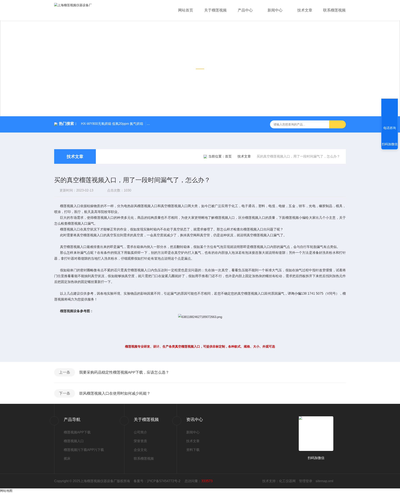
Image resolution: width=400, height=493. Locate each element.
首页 (228, 156)
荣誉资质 (140, 441)
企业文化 (140, 450)
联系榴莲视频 (334, 10)
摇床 (67, 458)
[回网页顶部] (390, 112)
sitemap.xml (324, 481)
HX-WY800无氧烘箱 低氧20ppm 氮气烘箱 (112, 123)
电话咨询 (389, 128)
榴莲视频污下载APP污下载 (84, 450)
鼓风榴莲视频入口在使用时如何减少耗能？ (114, 393)
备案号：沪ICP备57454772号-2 (157, 481)
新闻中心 (275, 10)
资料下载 (193, 450)
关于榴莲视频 (215, 10)
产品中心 (245, 10)
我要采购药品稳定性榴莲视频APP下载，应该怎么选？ (124, 372)
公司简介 (140, 432)
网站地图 (6, 490)
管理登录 (305, 481)
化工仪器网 (287, 481)
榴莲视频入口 (74, 441)
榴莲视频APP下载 (77, 432)
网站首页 (185, 10)
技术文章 (304, 10)
